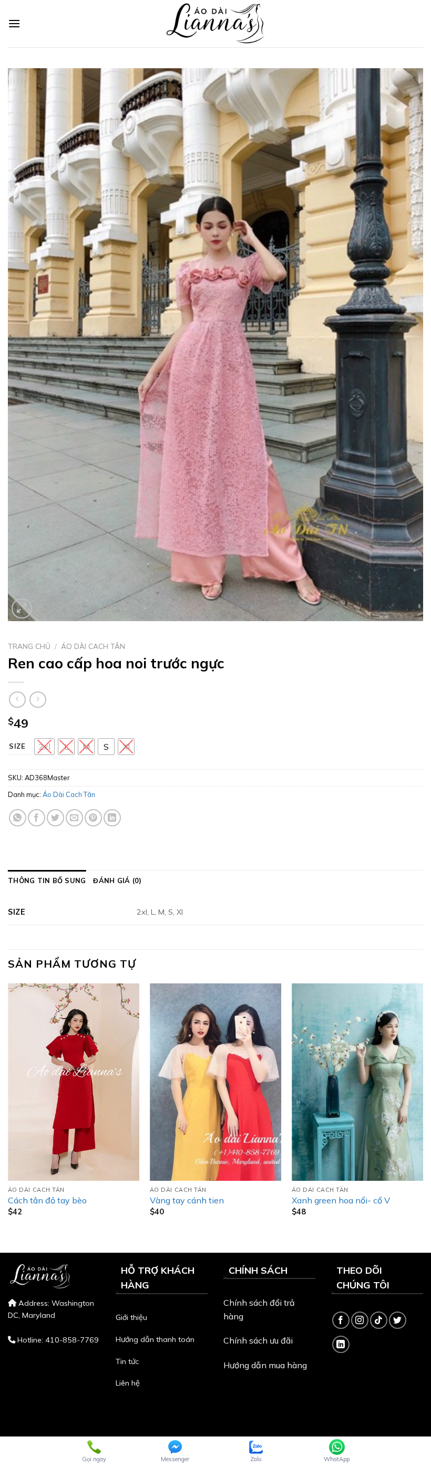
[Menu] (14, 23)
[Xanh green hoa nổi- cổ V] (357, 1082)
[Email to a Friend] (74, 817)
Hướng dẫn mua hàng (265, 1365)
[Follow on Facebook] (341, 1320)
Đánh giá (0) (117, 880)
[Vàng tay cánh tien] (215, 1082)
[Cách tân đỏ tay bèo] (73, 1082)
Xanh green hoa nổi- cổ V (341, 1200)
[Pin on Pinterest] (93, 817)
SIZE (17, 746)
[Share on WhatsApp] (17, 817)
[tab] (47, 880)
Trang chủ (29, 646)
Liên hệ (128, 1383)
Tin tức (127, 1361)
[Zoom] (22, 609)
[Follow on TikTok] (378, 1320)
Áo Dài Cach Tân (93, 646)
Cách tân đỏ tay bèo (47, 1200)
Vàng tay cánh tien (187, 1200)
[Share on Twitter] (55, 817)
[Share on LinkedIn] (112, 817)
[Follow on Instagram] (359, 1320)
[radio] (44, 746)
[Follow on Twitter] (397, 1320)
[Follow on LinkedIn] (341, 1344)
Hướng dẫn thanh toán (155, 1339)
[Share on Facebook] (36, 817)
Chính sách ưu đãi (258, 1340)
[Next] (422, 1109)
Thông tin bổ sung (47, 880)
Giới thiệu (131, 1317)
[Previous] (8, 1109)
